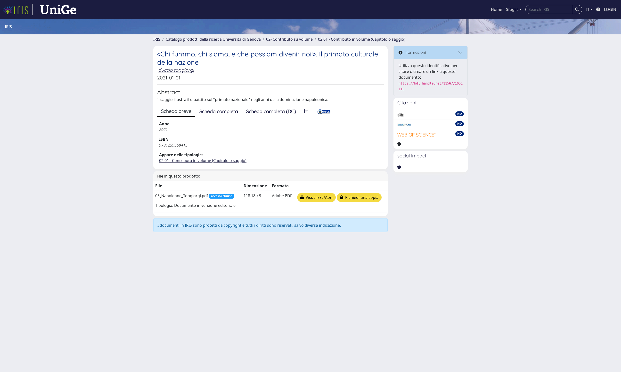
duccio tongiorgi (176, 70)
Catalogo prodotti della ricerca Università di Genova (213, 39)
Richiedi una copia (360, 197)
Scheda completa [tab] (218, 111)
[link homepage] (18, 9)
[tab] (306, 111)
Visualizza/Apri (318, 197)
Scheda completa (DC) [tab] (271, 111)
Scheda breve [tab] (176, 111)
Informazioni (414, 52)
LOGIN (610, 9)
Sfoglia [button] (512, 9)
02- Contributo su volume (289, 39)
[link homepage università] (58, 9)
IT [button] (587, 9)
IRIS (156, 39)
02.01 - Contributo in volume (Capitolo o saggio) (361, 39)
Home (496, 9)
